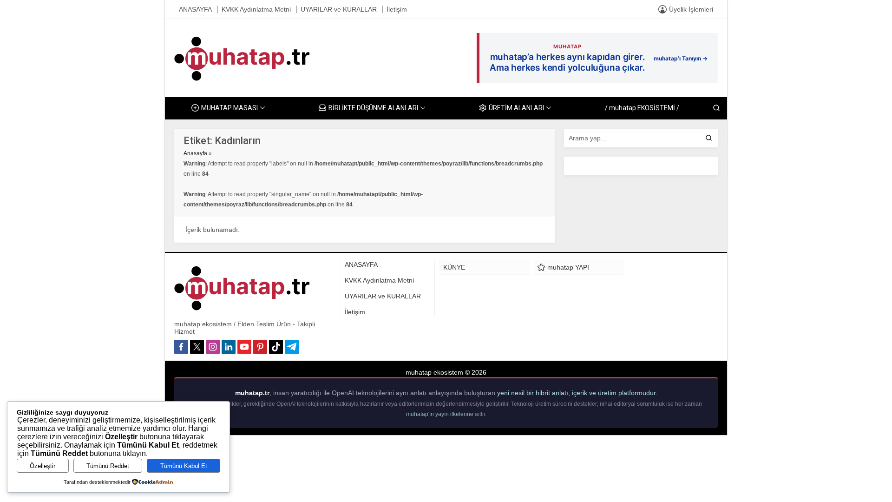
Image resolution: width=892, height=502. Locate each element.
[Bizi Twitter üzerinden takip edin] (197, 347)
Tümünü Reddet (107, 465)
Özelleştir (42, 465)
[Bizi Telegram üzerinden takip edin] (292, 347)
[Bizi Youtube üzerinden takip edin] (244, 347)
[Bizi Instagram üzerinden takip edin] (213, 347)
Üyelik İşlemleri (691, 9)
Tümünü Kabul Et (183, 465)
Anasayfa (195, 153)
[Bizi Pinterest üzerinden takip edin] (260, 347)
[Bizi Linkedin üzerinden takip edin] (229, 347)
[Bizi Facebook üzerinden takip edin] (181, 347)
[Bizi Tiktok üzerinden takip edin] (276, 347)
